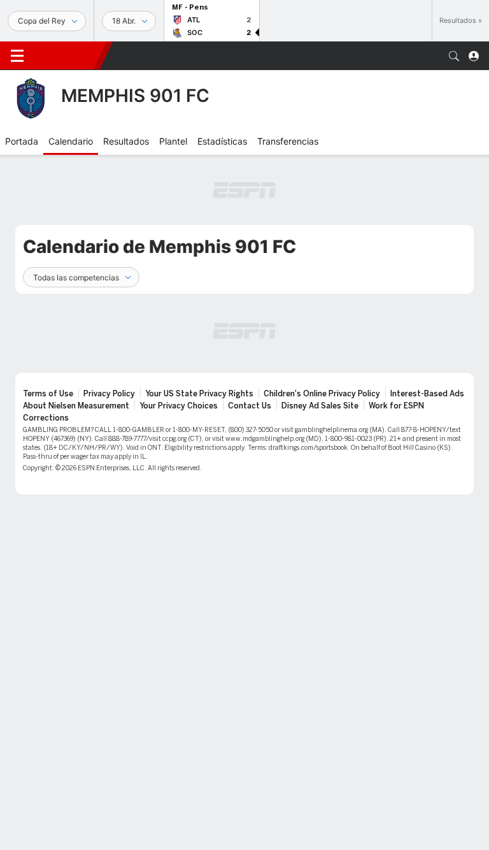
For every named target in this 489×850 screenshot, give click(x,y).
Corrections (46, 418)
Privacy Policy (109, 393)
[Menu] (17, 56)
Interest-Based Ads (427, 393)
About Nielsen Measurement (76, 405)
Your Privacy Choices (178, 405)
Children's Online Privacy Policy (322, 393)
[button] (454, 56)
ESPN (67, 55)
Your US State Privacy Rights (199, 393)
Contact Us (249, 405)
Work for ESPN (396, 405)
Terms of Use (48, 393)
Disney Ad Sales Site (319, 405)
